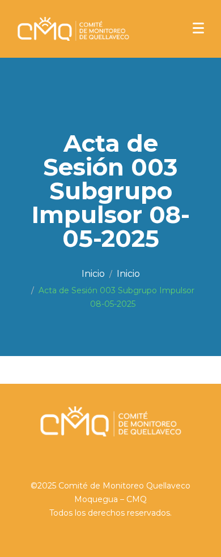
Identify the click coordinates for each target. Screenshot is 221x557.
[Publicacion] (128, 274)
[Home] (93, 274)
